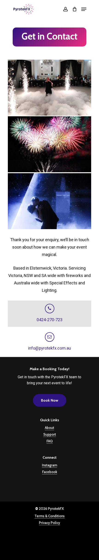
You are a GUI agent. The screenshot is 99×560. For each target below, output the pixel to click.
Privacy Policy (49, 523)
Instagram (49, 465)
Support (49, 434)
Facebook (49, 472)
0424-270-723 (49, 319)
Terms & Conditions (50, 516)
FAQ (50, 441)
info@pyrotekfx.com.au (49, 348)
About (49, 428)
